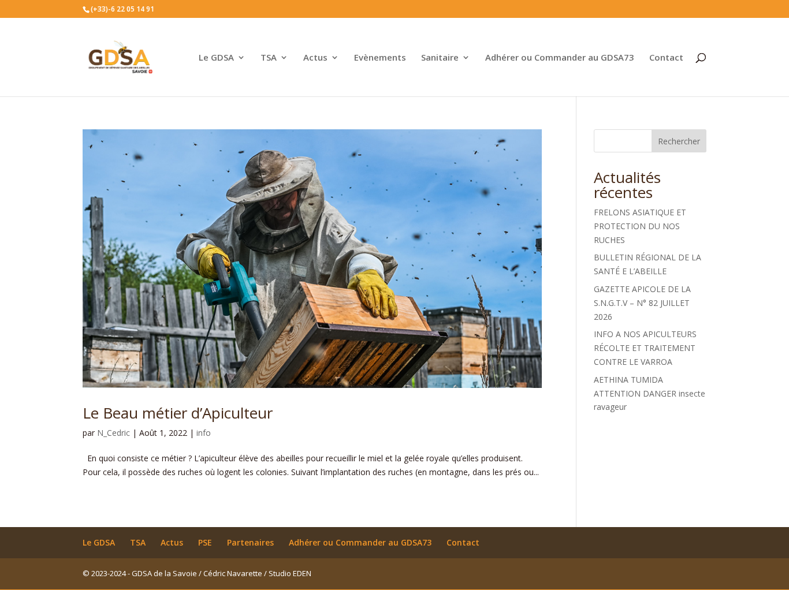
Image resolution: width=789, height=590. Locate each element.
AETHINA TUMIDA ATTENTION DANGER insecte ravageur (649, 393)
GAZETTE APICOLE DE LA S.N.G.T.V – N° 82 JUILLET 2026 (642, 302)
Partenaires (250, 542)
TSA (268, 58)
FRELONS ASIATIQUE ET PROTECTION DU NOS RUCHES (640, 226)
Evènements (380, 58)
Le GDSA (216, 58)
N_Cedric (113, 432)
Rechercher (679, 141)
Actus (315, 58)
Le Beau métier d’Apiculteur (178, 412)
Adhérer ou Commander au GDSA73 (559, 58)
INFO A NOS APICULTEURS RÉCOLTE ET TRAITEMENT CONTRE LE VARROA (645, 347)
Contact (666, 58)
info (203, 432)
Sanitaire (440, 58)
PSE (205, 542)
